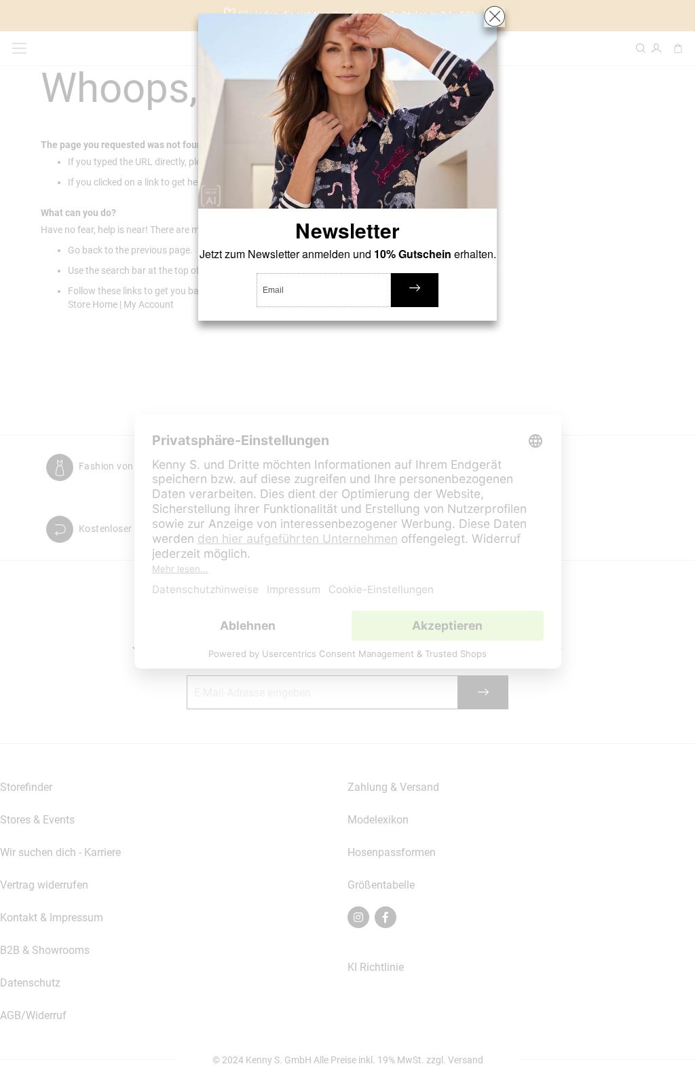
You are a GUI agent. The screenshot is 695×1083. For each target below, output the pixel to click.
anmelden (414, 290)
